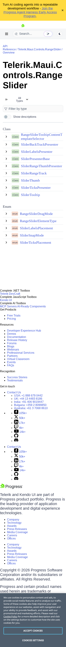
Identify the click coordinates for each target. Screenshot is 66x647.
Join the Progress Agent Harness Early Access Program (30, 12)
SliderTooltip (30, 195)
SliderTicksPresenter (36, 187)
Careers (12, 535)
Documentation (16, 336)
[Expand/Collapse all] (6, 99)
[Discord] (16, 440)
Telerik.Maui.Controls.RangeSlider (39, 49)
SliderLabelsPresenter (36, 152)
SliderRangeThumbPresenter (41, 166)
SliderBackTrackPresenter (39, 144)
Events (11, 362)
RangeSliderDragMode (36, 214)
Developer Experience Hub (24, 330)
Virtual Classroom (18, 359)
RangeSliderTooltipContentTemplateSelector (41, 137)
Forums (12, 343)
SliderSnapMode (32, 235)
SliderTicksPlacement (35, 242)
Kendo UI (6, 300)
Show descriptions (24, 116)
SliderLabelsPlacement (36, 228)
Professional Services (20, 352)
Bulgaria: (30, 404)
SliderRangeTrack (34, 173)
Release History (17, 340)
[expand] (6, 136)
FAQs (10, 365)
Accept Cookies (33, 630)
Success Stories (17, 377)
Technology (14, 522)
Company (13, 519)
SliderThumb (30, 180)
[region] (33, 620)
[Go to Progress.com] (11, 487)
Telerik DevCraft (10, 293)
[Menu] (7, 34)
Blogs (10, 346)
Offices (11, 538)
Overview (9, 52)
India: (29, 401)
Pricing (11, 318)
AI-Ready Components (31, 306)
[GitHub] (16, 436)
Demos (11, 333)
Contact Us (14, 392)
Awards (12, 525)
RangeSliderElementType (38, 221)
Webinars (13, 349)
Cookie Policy (10, 616)
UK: (28, 398)
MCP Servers (8, 306)
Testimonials (15, 380)
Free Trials (13, 315)
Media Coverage (17, 532)
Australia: (31, 408)
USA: (28, 395)
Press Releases (17, 529)
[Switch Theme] (59, 34)
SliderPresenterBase (35, 159)
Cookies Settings (33, 640)
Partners (12, 355)
